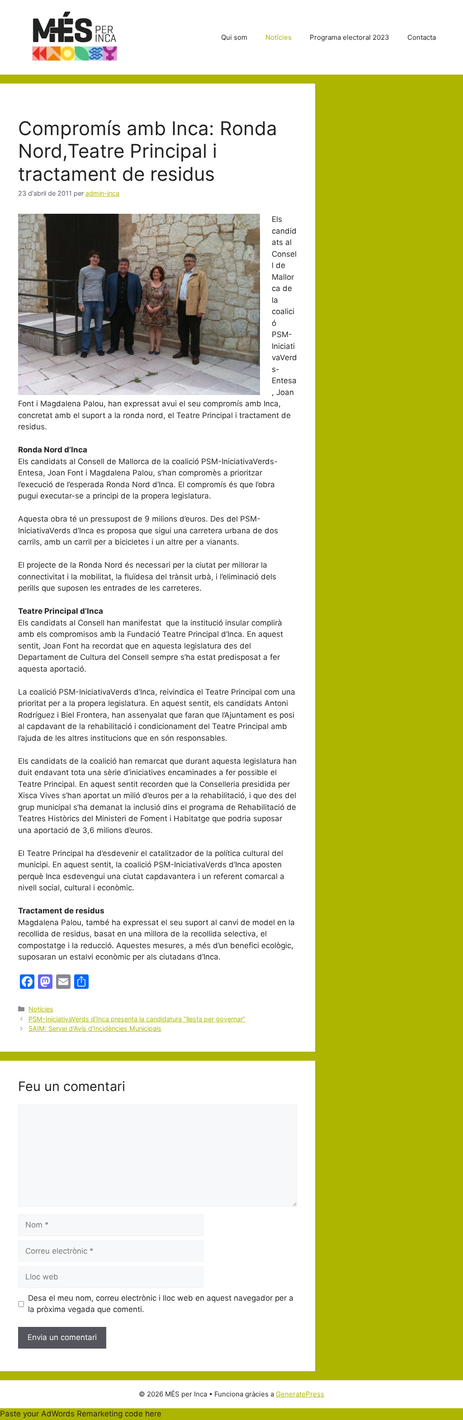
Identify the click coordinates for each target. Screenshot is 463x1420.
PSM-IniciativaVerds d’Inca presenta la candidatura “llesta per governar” (137, 1019)
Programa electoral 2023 (349, 37)
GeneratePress (300, 1394)
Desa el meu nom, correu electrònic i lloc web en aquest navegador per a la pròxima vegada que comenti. (160, 1303)
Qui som (234, 37)
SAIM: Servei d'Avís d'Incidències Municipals (94, 1028)
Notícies (278, 37)
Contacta (421, 37)
